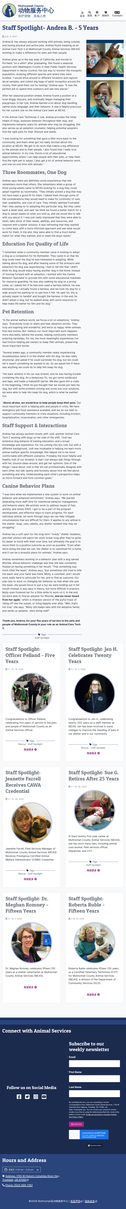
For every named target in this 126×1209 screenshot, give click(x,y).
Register (76, 1124)
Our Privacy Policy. (76, 1117)
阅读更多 (29, 749)
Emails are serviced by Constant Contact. (101, 1114)
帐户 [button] (97, 15)
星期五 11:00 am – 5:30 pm (21, 1170)
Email (72, 1057)
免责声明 (75, 1201)
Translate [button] (117, 15)
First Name (75, 1072)
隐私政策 (90, 1201)
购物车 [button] (105, 15)
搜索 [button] (89, 15)
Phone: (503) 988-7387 (19, 1185)
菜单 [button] (82, 15)
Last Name (75, 1087)
